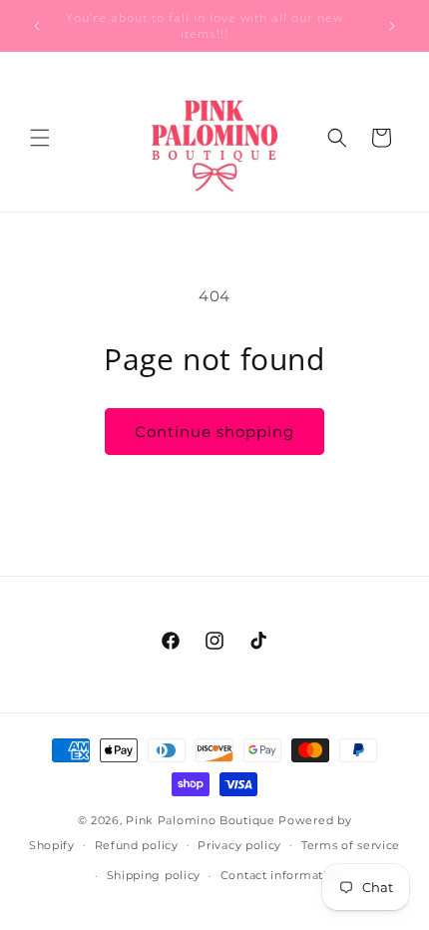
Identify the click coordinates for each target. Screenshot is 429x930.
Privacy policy (239, 845)
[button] (40, 138)
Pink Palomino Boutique (202, 820)
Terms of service (350, 845)
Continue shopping (214, 431)
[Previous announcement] (37, 26)
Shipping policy (154, 875)
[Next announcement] (392, 26)
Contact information (281, 875)
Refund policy (137, 845)
